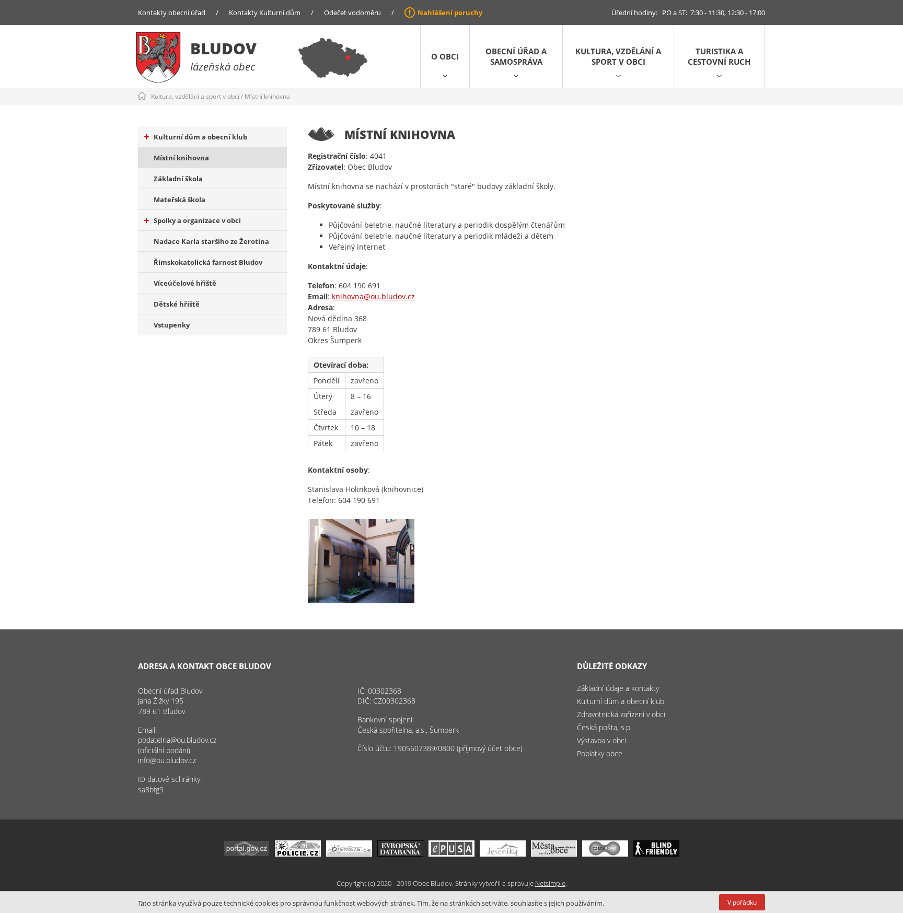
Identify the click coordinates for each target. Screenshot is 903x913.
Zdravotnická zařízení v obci (621, 714)
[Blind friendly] (656, 854)
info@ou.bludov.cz (167, 760)
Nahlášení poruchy (450, 12)
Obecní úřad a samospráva (516, 56)
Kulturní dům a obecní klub (200, 137)
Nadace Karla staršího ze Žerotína (211, 241)
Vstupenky (172, 325)
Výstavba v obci (601, 740)
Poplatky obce (599, 753)
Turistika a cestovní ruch (719, 56)
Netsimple (550, 883)
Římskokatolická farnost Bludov (208, 262)
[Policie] (297, 854)
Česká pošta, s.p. (604, 727)
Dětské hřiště (177, 304)
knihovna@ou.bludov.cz (373, 296)
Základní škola (178, 178)
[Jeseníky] (502, 854)
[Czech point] (605, 854)
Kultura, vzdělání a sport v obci (618, 56)
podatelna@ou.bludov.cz (177, 740)
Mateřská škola (179, 199)
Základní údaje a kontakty (618, 688)
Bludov (223, 48)
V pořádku (742, 902)
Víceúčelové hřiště (185, 283)
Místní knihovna (267, 96)
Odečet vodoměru (352, 12)
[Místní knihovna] (361, 561)
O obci (445, 56)
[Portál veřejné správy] (246, 854)
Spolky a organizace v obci (197, 220)
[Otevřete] (349, 854)
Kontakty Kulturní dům (264, 12)
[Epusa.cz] (451, 854)
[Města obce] (554, 854)
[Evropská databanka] (400, 854)
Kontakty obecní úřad (171, 12)
